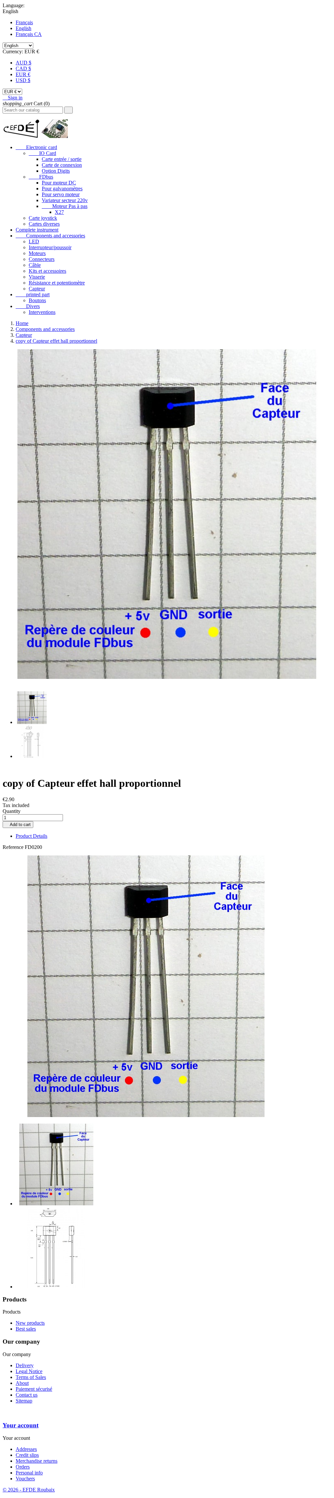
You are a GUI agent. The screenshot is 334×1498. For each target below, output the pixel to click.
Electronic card (36, 147)
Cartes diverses (44, 224)
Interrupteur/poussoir (50, 247)
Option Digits (56, 171)
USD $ (23, 80)
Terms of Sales (31, 1377)
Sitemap (24, 1400)
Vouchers (25, 1478)
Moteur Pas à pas (64, 206)
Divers (28, 306)
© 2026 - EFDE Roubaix (29, 1489)
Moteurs (37, 253)
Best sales (26, 1329)
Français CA (29, 34)
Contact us (27, 1395)
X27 (59, 212)
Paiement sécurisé (34, 1389)
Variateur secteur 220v (65, 200)
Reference (14, 847)
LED (34, 241)
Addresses (26, 1449)
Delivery (25, 1365)
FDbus (41, 177)
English (23, 28)
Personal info (29, 1472)
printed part (33, 294)
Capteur (37, 288)
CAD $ (23, 68)
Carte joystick (43, 218)
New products (30, 1323)
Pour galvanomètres (62, 188)
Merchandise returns (36, 1461)
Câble (35, 265)
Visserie (37, 277)
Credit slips (27, 1455)
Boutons (37, 300)
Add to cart (18, 824)
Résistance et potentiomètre (57, 282)
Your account (20, 1425)
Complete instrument (37, 229)
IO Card (42, 153)
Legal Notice (29, 1371)
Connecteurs (41, 259)
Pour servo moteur (61, 194)
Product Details (31, 836)
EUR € (23, 74)
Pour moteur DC (59, 182)
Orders (23, 1467)
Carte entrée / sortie (62, 159)
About (22, 1383)
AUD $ (23, 62)
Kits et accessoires (47, 271)
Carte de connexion (62, 165)
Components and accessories (50, 235)
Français (24, 22)
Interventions (42, 312)
